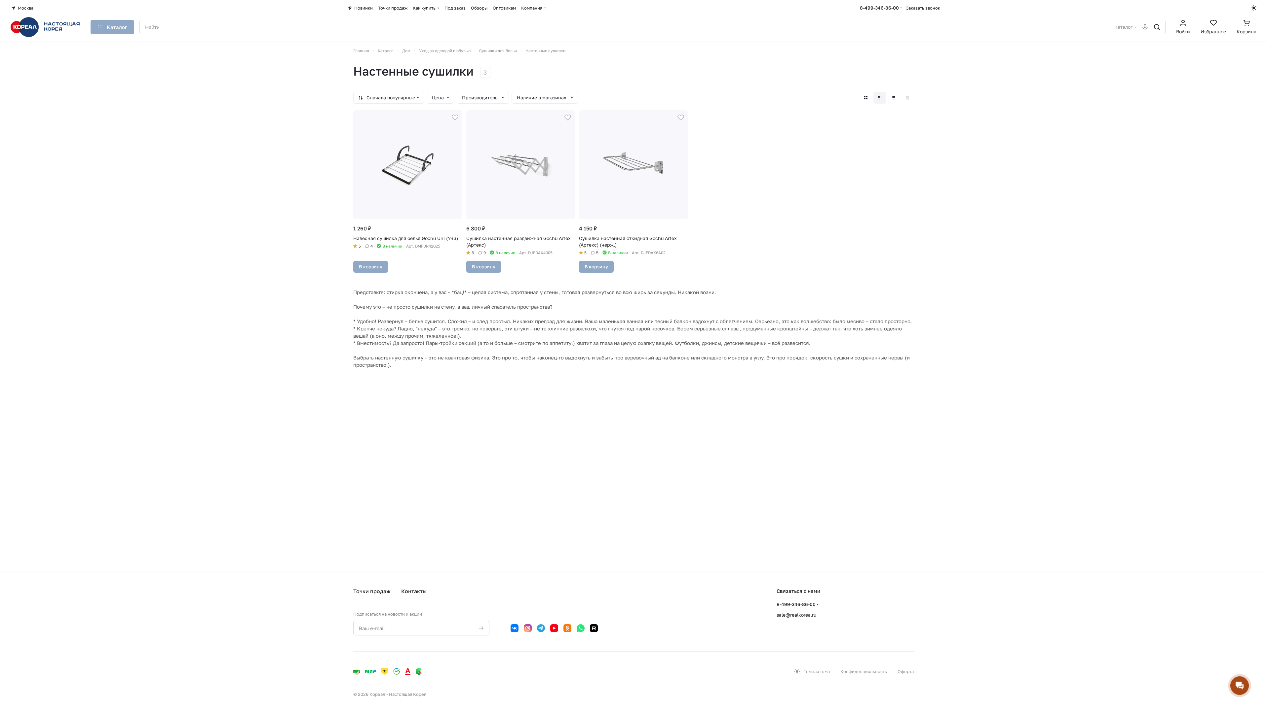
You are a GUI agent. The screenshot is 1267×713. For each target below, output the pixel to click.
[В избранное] (455, 117)
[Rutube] (594, 628)
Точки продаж (372, 591)
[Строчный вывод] (893, 98)
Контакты (414, 591)
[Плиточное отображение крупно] (866, 98)
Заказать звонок (923, 8)
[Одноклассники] (567, 628)
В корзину (370, 266)
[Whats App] (581, 628)
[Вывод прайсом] (907, 98)
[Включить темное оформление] (1253, 8)
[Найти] (1157, 27)
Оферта (906, 671)
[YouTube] (554, 628)
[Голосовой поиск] (1145, 27)
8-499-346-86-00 (879, 8)
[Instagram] (528, 628)
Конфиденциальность (863, 671)
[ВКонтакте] (514, 628)
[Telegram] (541, 628)
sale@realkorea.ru (796, 615)
